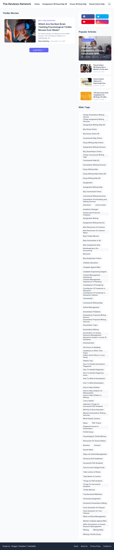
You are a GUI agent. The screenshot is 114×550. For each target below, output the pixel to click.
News (85, 423)
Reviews (86, 445)
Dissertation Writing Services (94, 165)
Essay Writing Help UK (91, 178)
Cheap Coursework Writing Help (93, 156)
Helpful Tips (88, 361)
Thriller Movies (89, 490)
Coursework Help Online (92, 138)
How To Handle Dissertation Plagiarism (94, 365)
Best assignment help (91, 245)
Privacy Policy (95, 546)
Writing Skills (98, 530)
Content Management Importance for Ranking (92, 280)
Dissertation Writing (91, 329)
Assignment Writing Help (92, 187)
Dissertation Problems (91, 312)
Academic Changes (90, 209)
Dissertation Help (97, 4)
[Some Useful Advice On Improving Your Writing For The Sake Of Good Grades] (86, 82)
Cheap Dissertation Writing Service (93, 116)
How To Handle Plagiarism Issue (93, 374)
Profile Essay (88, 432)
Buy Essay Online (90, 129)
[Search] (109, 4)
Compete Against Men (91, 267)
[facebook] (88, 16)
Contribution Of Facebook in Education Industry (94, 294)
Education (87, 205)
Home (37, 4)
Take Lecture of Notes (92, 472)
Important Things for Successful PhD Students (93, 405)
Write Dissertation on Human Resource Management (94, 525)
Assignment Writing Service (94, 223)
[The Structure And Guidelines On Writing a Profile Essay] (86, 96)
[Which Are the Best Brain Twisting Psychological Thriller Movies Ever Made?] (20, 31)
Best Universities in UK (92, 240)
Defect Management (91, 307)
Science (97, 445)
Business (86, 254)
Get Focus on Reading (91, 347)
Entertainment (88, 343)
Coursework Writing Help (93, 303)
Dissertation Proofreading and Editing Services (95, 200)
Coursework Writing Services (94, 196)
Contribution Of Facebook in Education (94, 289)
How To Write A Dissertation (94, 378)
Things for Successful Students (91, 485)
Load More (37, 50)
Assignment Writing (90, 218)
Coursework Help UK (91, 160)
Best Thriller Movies (91, 236)
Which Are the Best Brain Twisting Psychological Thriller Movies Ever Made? (55, 27)
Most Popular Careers (91, 418)
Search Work (88, 450)
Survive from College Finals (94, 467)
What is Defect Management (94, 516)
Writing (86, 530)
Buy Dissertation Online (92, 151)
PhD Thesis (96, 423)
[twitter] (102, 16)
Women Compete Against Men (95, 521)
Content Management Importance (91, 276)
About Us (84, 546)
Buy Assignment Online (92, 258)
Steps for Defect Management (95, 454)
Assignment (87, 183)
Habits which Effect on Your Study (94, 356)
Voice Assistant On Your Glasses (92, 512)
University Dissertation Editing (95, 503)
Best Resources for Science (94, 227)
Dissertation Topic (90, 325)
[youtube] (88, 22)
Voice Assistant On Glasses (94, 507)
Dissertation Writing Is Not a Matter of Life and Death (100, 67)
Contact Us (107, 546)
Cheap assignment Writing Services (93, 120)
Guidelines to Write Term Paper (93, 352)
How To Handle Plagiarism (93, 370)
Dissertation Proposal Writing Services (94, 320)
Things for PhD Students (92, 481)
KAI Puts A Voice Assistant (93, 410)
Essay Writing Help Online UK (94, 174)
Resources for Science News (94, 441)
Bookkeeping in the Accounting (90, 249)
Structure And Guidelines (93, 459)
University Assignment (92, 499)
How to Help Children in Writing (92, 396)
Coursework (88, 298)
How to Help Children (91, 387)
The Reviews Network (17, 4)
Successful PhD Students (93, 463)
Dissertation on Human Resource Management (92, 334)
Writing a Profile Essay (92, 534)
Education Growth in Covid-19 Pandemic (94, 338)
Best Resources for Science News (94, 231)
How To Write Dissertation (93, 383)
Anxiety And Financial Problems (91, 214)
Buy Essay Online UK (91, 134)
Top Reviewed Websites (92, 494)
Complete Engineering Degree (95, 272)
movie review (100, 205)
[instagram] (102, 22)
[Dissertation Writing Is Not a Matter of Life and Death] (86, 68)
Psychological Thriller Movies (94, 436)
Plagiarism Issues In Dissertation (91, 427)
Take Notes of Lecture (92, 476)
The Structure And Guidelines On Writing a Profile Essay (100, 95)
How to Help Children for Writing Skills (92, 392)
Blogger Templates (19, 546)
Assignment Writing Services (94, 147)
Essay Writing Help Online (93, 143)
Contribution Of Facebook (93, 285)
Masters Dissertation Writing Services (94, 414)
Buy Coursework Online (92, 191)
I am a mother (88, 401)
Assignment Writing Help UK (54, 4)
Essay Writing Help (78, 4)
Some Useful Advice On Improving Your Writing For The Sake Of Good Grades (99, 81)
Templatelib (31, 546)
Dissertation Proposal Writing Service (94, 316)
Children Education (90, 263)
